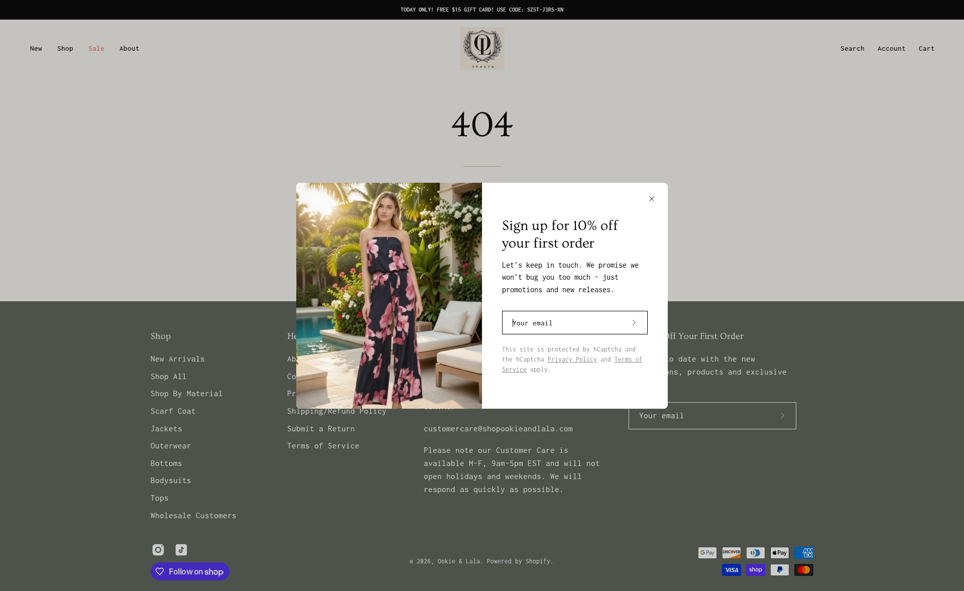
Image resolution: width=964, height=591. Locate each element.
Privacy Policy (572, 359)
